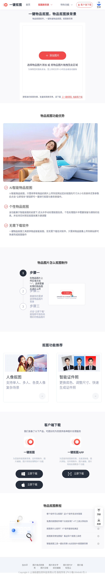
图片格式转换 (38, 565)
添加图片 (54, 55)
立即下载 (32, 473)
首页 (28, 5)
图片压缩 (44, 568)
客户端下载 (86, 5)
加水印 (25, 565)
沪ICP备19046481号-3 (76, 572)
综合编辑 (57, 568)
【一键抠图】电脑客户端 (71, 97)
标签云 (68, 568)
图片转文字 (53, 565)
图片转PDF (67, 565)
